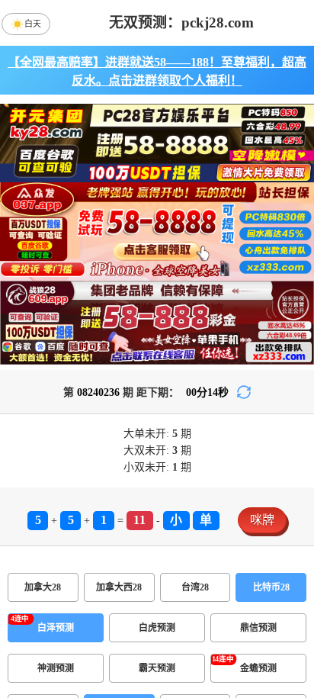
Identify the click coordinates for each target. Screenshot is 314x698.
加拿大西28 (119, 587)
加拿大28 (42, 587)
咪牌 (262, 519)
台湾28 (195, 587)
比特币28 (271, 587)
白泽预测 (55, 627)
